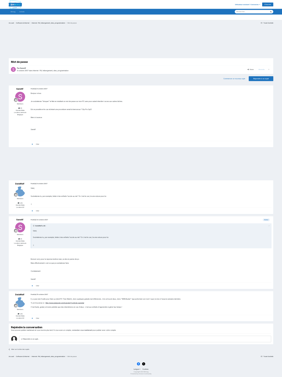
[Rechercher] (270, 11)
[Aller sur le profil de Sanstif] (13, 69)
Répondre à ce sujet (261, 79)
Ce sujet (262, 11)
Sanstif (23, 68)
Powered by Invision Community (141, 374)
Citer (37, 144)
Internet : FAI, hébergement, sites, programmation (51, 71)
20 (21, 108)
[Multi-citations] (32, 144)
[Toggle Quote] (34, 226)
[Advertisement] (49, 42)
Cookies (145, 369)
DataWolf (19, 184)
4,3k (21, 203)
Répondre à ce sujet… (31, 339)
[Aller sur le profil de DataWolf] (20, 191)
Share (251, 69)
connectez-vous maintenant (82, 330)
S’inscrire (267, 4)
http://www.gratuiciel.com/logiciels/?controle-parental (64, 303)
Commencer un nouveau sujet (234, 79)
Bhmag (13, 12)
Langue (136, 369)
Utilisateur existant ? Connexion (247, 4)
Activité (21, 12)
